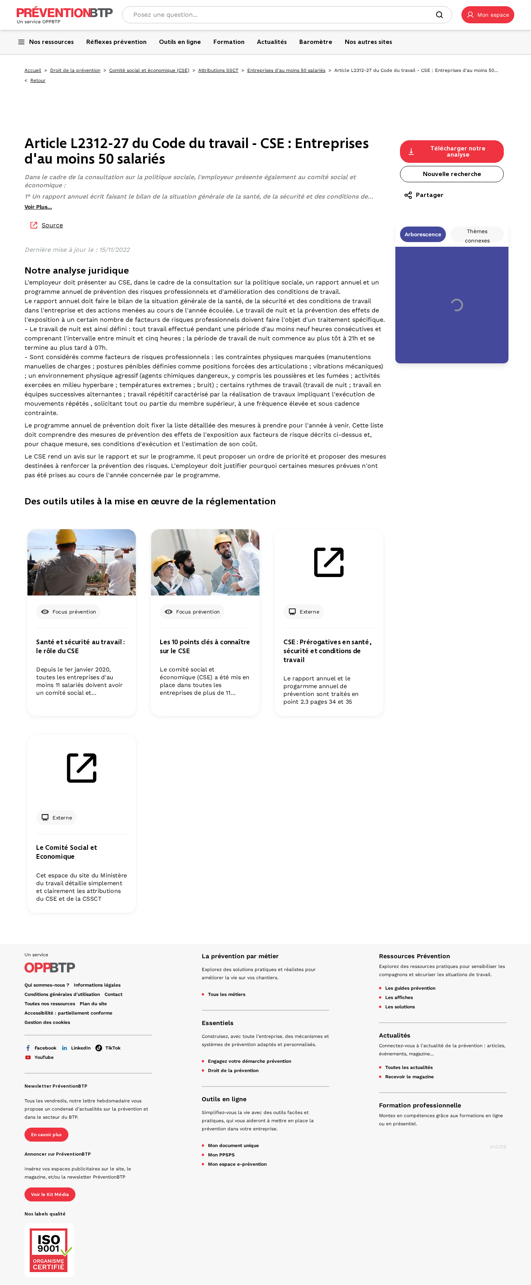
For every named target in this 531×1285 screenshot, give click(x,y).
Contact (113, 994)
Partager (430, 194)
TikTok (113, 1048)
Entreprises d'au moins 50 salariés (286, 70)
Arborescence (423, 234)
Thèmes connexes (477, 235)
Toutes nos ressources (49, 1003)
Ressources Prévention (414, 956)
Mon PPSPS (221, 1155)
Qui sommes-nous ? (46, 985)
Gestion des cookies (47, 1022)
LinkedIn (81, 1048)
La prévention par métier (240, 956)
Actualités (394, 1035)
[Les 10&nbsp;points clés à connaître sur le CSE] (205, 562)
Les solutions (400, 1007)
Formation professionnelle (420, 1105)
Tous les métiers (226, 994)
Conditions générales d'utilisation (62, 994)
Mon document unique (233, 1145)
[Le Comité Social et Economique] (81, 768)
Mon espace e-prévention (237, 1164)
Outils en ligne (224, 1099)
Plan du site (93, 1003)
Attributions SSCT (218, 70)
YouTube (44, 1057)
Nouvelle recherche (452, 173)
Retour (37, 80)
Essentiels (218, 1023)
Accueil (32, 70)
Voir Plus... (38, 207)
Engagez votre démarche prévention (249, 1061)
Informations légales (97, 985)
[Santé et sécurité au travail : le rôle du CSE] (81, 562)
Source (52, 225)
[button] (487, 14)
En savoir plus (46, 1134)
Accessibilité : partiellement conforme (68, 1013)
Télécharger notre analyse (458, 151)
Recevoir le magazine (409, 1076)
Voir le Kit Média (50, 1194)
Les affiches (399, 997)
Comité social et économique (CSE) (149, 70)
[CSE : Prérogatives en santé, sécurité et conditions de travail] (328, 562)
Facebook (45, 1048)
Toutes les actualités (409, 1067)
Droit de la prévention (75, 70)
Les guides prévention (410, 988)
